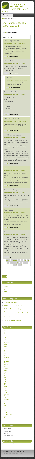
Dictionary (6, 286)
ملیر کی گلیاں (7, 317)
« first (8, 260)
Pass (5, 392)
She (5, 354)
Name (5, 346)
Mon (5, 405)
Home (3, 18)
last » (20, 264)
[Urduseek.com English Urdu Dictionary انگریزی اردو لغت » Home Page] (5, 8)
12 (8, 262)
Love (5, 341)
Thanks (6, 359)
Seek (5, 370)
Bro (5, 397)
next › (15, 264)
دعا (5, 333)
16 (21, 262)
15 (17, 262)
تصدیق (5, 330)
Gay (5, 374)
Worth (5, 387)
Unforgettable (8, 210)
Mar (5, 410)
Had (5, 377)
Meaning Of (7, 399)
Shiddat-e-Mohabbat (10, 61)
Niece (5, 355)
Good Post (9, 77)
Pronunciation (8, 414)
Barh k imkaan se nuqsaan (12, 135)
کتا (4, 403)
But (5, 401)
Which (5, 348)
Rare (5, 372)
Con (5, 420)
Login (5, 291)
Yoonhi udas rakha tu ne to (12, 118)
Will (5, 381)
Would (6, 365)
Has (5, 379)
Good (5, 344)
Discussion (7, 385)
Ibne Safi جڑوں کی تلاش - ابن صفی (13, 305)
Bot (5, 363)
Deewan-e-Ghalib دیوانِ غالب (11, 302)
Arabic (5, 339)
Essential (6, 394)
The (5, 352)
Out (5, 337)
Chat (5, 290)
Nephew (6, 357)
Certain (6, 368)
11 (28, 260)
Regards (6, 343)
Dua (5, 232)
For (5, 418)
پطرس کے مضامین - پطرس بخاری (12, 320)
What (5, 366)
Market (6, 407)
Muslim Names (8, 288)
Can (5, 383)
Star (5, 388)
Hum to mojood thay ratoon (13, 190)
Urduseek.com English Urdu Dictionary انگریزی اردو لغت (16, 7)
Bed (5, 409)
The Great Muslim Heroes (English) (13, 309)
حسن (5, 332)
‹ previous (14, 260)
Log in (5, 32)
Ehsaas (6, 168)
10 (25, 260)
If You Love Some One (11, 92)
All (4, 375)
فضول (5, 335)
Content (6, 361)
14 (14, 262)
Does (5, 390)
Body (5, 350)
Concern (6, 396)
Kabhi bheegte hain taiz (11, 41)
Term (5, 412)
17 (24, 262)
